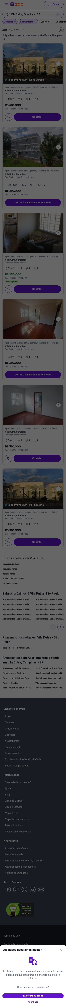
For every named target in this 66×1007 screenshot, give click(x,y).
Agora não (33, 1002)
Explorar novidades (33, 996)
